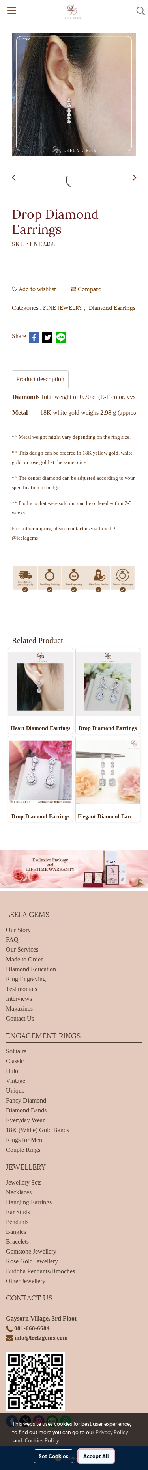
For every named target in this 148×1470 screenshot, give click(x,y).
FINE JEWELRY (63, 307)
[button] (138, 11)
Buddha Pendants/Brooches (40, 1271)
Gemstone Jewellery (31, 1251)
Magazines (19, 1008)
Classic (15, 1061)
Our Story (18, 929)
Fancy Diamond (26, 1100)
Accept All (96, 1455)
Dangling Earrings (29, 1202)
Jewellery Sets (23, 1182)
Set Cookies (53, 1455)
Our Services (22, 949)
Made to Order (24, 959)
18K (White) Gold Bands (37, 1130)
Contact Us (20, 1018)
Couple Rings (23, 1149)
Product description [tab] (40, 379)
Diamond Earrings (112, 307)
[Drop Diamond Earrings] (74, 94)
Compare (88, 288)
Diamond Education (31, 969)
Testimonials (21, 989)
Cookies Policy (42, 1440)
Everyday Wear (25, 1120)
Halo (12, 1071)
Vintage (15, 1080)
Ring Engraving (26, 979)
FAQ (12, 939)
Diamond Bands (26, 1110)
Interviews (19, 998)
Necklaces (19, 1192)
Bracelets (17, 1241)
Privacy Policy (112, 1431)
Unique (15, 1090)
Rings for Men (24, 1140)
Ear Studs (18, 1212)
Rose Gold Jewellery (32, 1261)
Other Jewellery (25, 1281)
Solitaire (16, 1051)
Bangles (16, 1231)
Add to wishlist (36, 288)
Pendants (17, 1221)
